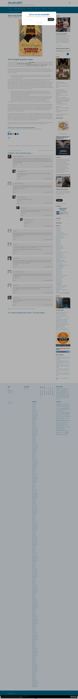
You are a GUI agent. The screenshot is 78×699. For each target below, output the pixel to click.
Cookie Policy (21, 697)
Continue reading (39, 22)
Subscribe (51, 19)
